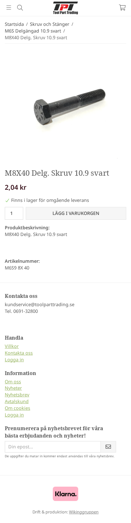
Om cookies (17, 408)
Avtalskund (17, 401)
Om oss (13, 382)
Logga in (14, 360)
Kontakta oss (19, 353)
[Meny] (8, 7)
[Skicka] (108, 447)
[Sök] (19, 8)
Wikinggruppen (84, 512)
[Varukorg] (122, 7)
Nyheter (13, 388)
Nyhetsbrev (17, 395)
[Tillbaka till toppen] (112, 509)
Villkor (12, 346)
